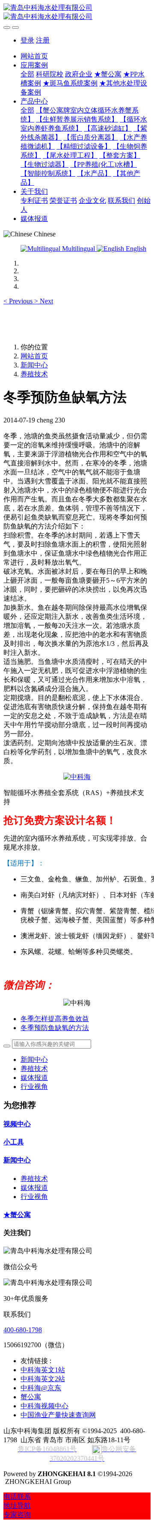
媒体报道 (34, 1077)
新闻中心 (34, 365)
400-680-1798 (22, 1329)
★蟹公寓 (17, 1214)
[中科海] (77, 776)
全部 (27, 74)
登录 (27, 40)
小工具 (13, 1142)
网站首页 (34, 56)
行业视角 (34, 1086)
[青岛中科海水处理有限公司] (77, 12)
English (135, 248)
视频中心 (17, 1124)
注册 (43, 40)
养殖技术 (34, 374)
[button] (18, 301)
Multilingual (78, 248)
